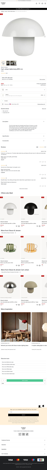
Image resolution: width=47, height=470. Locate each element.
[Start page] (3, 3)
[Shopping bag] (42, 3)
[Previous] (2, 36)
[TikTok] (27, 434)
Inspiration (4, 449)
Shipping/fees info (41, 104)
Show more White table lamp (8, 366)
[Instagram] (23, 434)
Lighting (2, 11)
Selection (4, 444)
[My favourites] (39, 3)
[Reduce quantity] (2, 380)
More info (44, 108)
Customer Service (6, 440)
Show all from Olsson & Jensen (7, 232)
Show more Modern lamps (7, 371)
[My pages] (36, 3)
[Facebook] (20, 434)
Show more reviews (24, 188)
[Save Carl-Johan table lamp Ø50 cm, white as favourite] (45, 380)
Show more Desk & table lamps (8, 373)
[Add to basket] (19, 226)
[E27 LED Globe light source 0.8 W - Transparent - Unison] (3, 95)
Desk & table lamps (11, 11)
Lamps (6, 11)
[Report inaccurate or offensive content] (45, 162)
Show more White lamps (7, 369)
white (3, 383)
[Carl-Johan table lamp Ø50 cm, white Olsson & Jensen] (23, 36)
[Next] (45, 36)
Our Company (5, 453)
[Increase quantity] (5, 380)
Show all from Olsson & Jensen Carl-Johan (10, 272)
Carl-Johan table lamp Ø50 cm (21, 11)
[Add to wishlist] (17, 226)
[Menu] (45, 3)
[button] (4, 73)
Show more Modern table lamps (8, 364)
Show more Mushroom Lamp (7, 362)
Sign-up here (42, 79)
